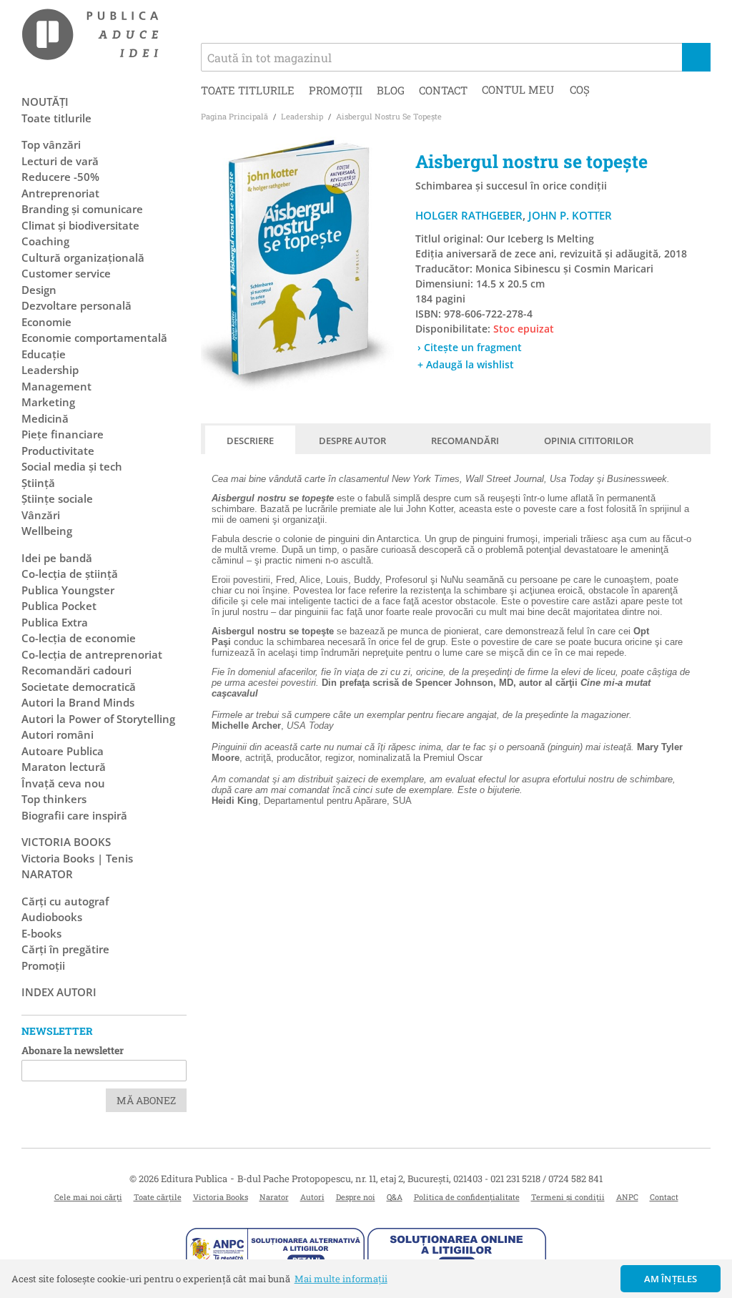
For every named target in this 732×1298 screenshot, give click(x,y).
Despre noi (355, 1196)
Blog (391, 90)
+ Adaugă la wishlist (465, 364)
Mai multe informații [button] (341, 1278)
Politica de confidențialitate (467, 1196)
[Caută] (696, 57)
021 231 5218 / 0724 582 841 (546, 1178)
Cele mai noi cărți (88, 1196)
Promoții (335, 90)
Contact (443, 90)
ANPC (627, 1196)
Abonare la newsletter (72, 1050)
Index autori (59, 992)
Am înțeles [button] (671, 1278)
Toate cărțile (158, 1196)
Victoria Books (220, 1196)
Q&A (394, 1196)
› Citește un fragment (469, 347)
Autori (312, 1196)
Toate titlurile (248, 90)
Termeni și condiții (568, 1196)
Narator (274, 1196)
